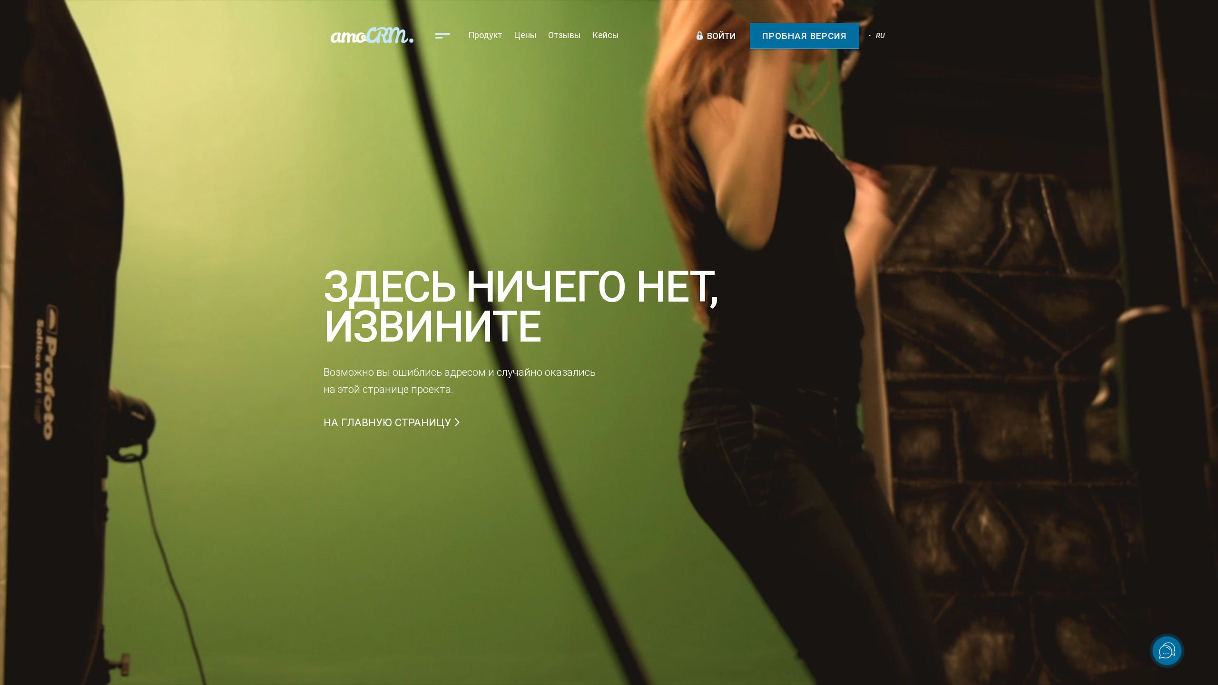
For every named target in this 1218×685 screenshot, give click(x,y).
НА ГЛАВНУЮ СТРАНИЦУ (389, 422)
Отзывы (564, 35)
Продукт (485, 35)
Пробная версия (804, 35)
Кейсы (605, 35)
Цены (525, 35)
